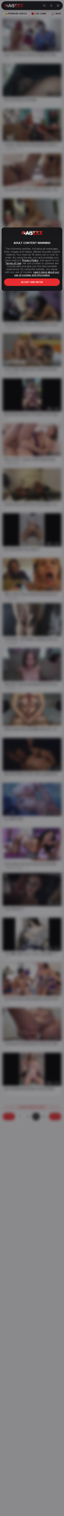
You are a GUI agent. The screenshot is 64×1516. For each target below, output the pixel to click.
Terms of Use (13, 263)
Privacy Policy (30, 260)
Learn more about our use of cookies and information (36, 274)
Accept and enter (32, 282)
